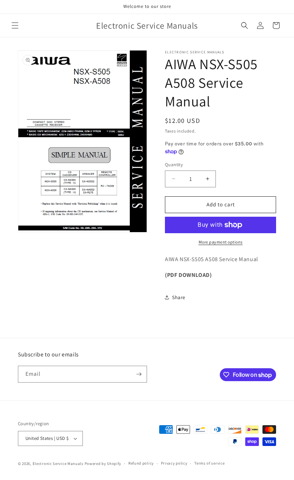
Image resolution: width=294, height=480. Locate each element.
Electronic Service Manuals (58, 463)
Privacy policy (174, 463)
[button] (15, 25)
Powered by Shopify (103, 463)
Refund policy (141, 463)
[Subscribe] (139, 374)
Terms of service (209, 463)
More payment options (221, 242)
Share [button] (178, 297)
